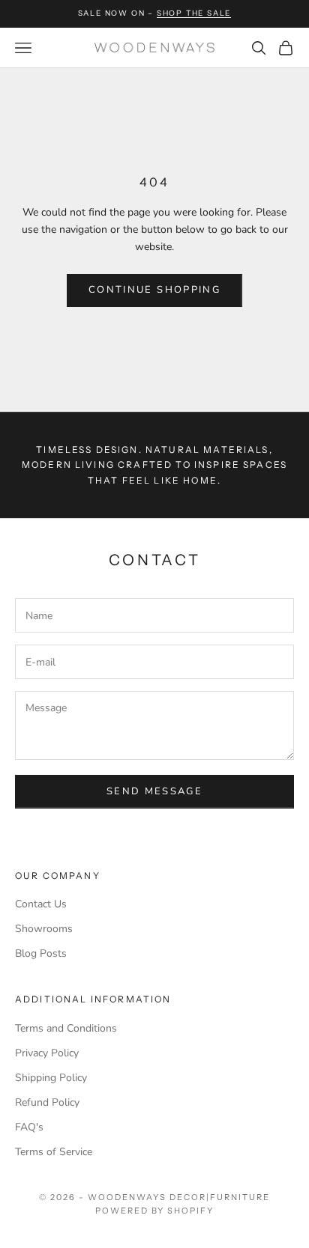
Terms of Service (53, 1152)
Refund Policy (47, 1102)
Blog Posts (41, 953)
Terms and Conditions (66, 1028)
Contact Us (41, 904)
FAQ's (29, 1127)
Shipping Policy (51, 1078)
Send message (154, 791)
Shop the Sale (194, 13)
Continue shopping (154, 289)
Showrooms (44, 929)
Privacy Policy (47, 1053)
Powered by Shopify (154, 1210)
